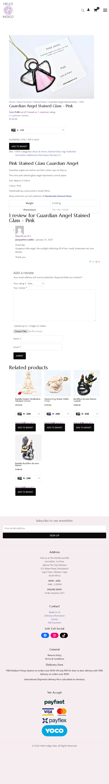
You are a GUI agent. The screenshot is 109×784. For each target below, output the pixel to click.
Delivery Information (54, 615)
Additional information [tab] (38, 155)
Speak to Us (54, 612)
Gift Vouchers (54, 622)
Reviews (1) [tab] (55, 155)
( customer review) (18, 115)
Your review (20, 287)
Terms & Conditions (54, 658)
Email (17, 347)
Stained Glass (40, 101)
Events (54, 619)
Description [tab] (21, 155)
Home (12, 101)
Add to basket (19, 146)
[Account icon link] (88, 9)
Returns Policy (54, 655)
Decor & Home (24, 101)
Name (17, 338)
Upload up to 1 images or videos (30, 325)
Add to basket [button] (25, 427)
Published (71, 151)
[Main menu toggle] (105, 10)
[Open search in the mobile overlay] (82, 10)
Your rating (19, 283)
